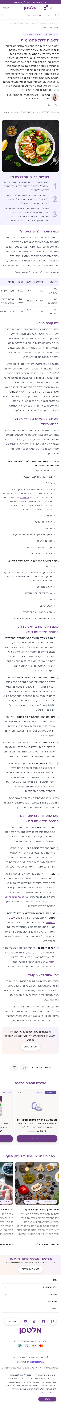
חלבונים (43, 726)
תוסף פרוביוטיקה (14, 897)
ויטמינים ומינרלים (48, 1201)
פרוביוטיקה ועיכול (32, 34)
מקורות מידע (30, 1046)
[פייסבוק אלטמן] (43, 1321)
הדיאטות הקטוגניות (48, 260)
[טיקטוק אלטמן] (34, 1321)
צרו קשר (12, 1321)
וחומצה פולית (11, 952)
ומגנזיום (51, 962)
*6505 (6, 8)
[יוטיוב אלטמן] (25, 1321)
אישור (47, 1399)
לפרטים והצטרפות (30, 1269)
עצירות (11, 892)
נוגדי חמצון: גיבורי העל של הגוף (42, 1209)
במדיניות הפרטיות (48, 1392)
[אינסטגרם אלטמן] (53, 1321)
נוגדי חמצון (30, 1201)
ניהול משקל (51, 34)
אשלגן (23, 957)
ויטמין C (24, 497)
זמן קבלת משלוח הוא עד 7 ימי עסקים (30, 2)
